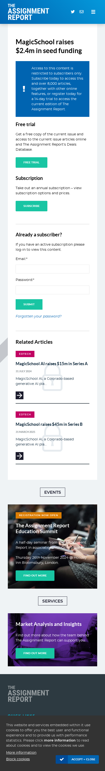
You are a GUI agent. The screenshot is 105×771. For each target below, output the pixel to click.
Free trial (31, 162)
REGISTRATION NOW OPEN (38, 515)
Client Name (30, 694)
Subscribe (31, 206)
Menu (93, 12)
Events (52, 492)
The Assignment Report (30, 12)
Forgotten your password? (39, 316)
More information (21, 752)
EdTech (25, 354)
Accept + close (83, 759)
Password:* (25, 280)
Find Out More (35, 575)
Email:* (21, 259)
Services (52, 601)
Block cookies (18, 759)
